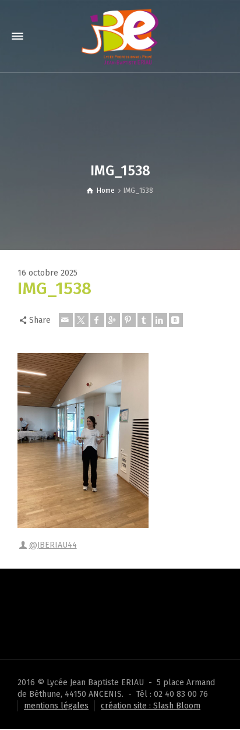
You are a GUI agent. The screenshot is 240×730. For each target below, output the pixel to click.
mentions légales (56, 706)
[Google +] (113, 320)
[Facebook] (97, 320)
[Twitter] (82, 320)
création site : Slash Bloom (150, 706)
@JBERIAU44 (53, 545)
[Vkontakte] (176, 320)
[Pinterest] (129, 320)
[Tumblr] (144, 320)
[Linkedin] (160, 320)
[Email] (66, 320)
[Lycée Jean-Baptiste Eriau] (120, 36)
